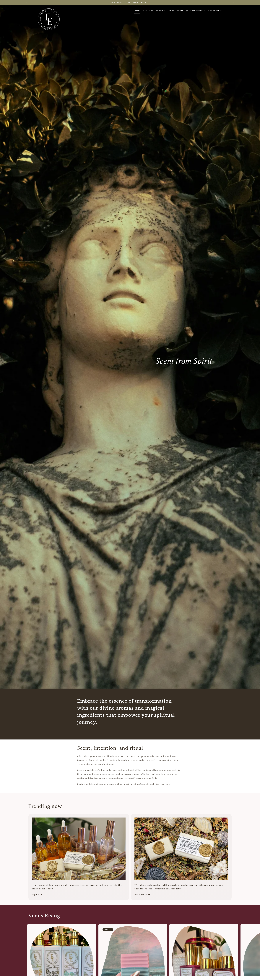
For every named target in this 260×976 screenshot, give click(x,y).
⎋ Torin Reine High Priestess (204, 11)
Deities (160, 11)
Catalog (148, 11)
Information (176, 11)
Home (137, 11)
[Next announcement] (233, 2)
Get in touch (140, 894)
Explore (36, 894)
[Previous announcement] (27, 2)
